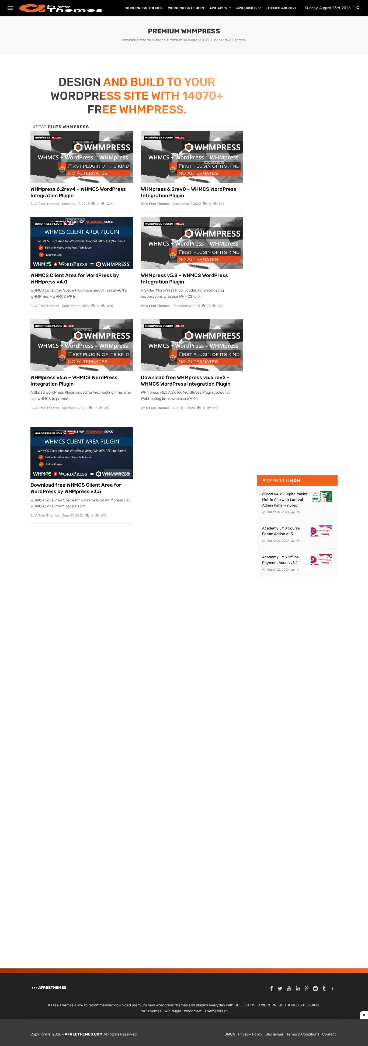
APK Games (246, 8)
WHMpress (42, 137)
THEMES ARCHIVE (281, 8)
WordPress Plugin (186, 8)
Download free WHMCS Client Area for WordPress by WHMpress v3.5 (75, 488)
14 (298, 570)
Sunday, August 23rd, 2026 (327, 8)
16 (298, 512)
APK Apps (218, 8)
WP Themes (151, 1011)
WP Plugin (172, 1011)
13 (298, 541)
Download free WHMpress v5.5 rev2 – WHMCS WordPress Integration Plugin (185, 381)
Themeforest (215, 1011)
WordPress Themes (144, 8)
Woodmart (193, 1011)
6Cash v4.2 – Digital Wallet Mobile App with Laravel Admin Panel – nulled (284, 500)
